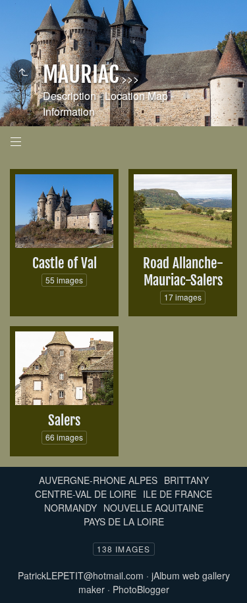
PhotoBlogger (141, 589)
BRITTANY (186, 480)
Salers (64, 420)
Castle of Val (64, 263)
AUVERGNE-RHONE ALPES (98, 480)
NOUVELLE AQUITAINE (153, 507)
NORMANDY (70, 507)
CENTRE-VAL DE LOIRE (85, 493)
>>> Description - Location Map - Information (108, 95)
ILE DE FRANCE (177, 493)
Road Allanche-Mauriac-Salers (183, 271)
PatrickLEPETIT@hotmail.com (81, 575)
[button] (20, 582)
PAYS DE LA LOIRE (124, 521)
